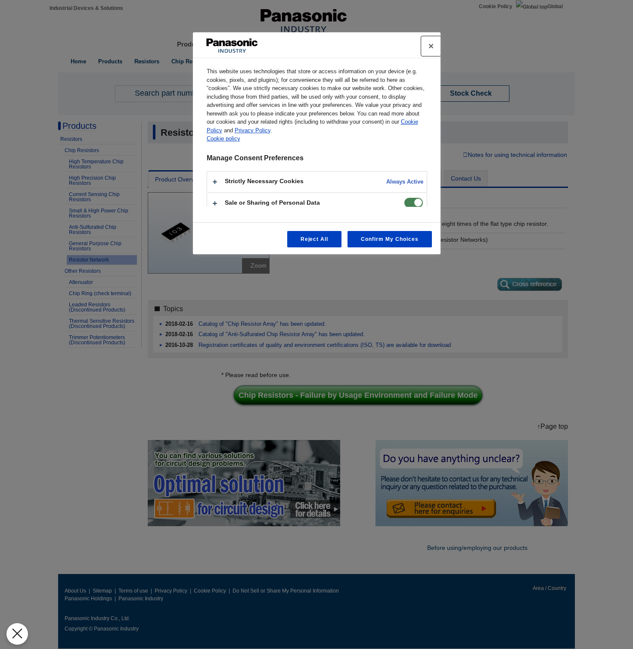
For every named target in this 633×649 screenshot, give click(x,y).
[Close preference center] (431, 46)
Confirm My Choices (389, 239)
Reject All (315, 239)
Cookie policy (223, 138)
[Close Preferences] (17, 634)
